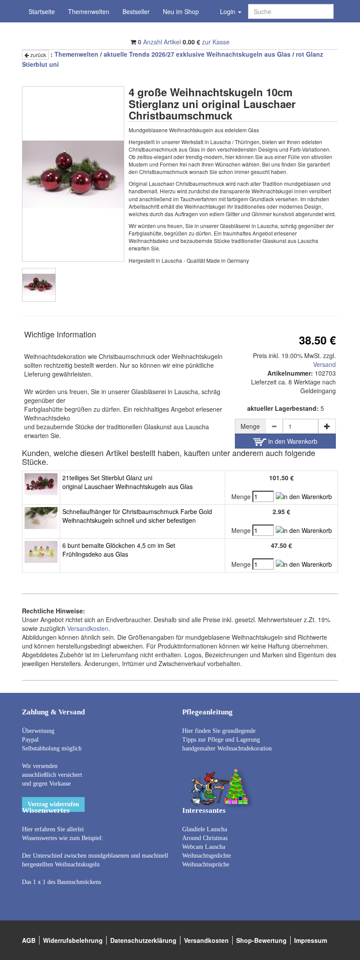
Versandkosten (87, 628)
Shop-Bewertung (261, 940)
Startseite (42, 11)
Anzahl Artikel (159, 41)
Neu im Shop (181, 11)
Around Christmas (204, 838)
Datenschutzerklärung (143, 940)
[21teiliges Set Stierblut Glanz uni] (41, 482)
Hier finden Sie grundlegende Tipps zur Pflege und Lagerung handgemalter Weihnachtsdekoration (227, 740)
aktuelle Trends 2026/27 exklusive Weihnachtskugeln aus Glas (197, 54)
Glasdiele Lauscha (204, 829)
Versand (324, 364)
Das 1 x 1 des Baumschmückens (61, 882)
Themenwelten (88, 11)
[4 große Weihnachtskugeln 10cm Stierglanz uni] (39, 285)
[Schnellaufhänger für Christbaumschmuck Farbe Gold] (41, 516)
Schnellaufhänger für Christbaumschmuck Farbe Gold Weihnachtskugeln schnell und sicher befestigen (137, 516)
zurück (37, 54)
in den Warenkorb (291, 441)
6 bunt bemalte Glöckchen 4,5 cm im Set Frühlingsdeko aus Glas (118, 549)
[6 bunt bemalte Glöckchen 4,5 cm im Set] (41, 550)
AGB (29, 940)
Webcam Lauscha (203, 847)
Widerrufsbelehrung (73, 940)
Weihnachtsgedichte (206, 855)
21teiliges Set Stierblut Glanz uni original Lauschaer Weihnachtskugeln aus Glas (127, 482)
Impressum (310, 940)
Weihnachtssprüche (205, 864)
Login (228, 11)
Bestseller (136, 11)
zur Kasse (216, 41)
